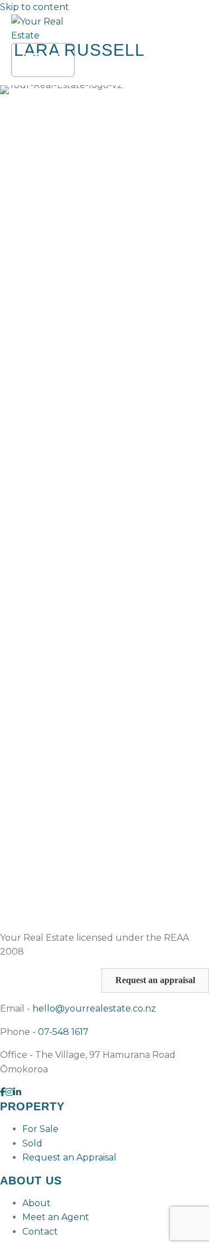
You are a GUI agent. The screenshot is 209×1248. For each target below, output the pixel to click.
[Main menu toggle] (43, 60)
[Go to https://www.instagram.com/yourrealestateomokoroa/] (9, 1092)
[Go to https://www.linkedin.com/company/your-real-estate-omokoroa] (17, 1092)
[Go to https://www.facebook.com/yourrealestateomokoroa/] (3, 1092)
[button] (155, 980)
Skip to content (34, 7)
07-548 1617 (63, 1032)
